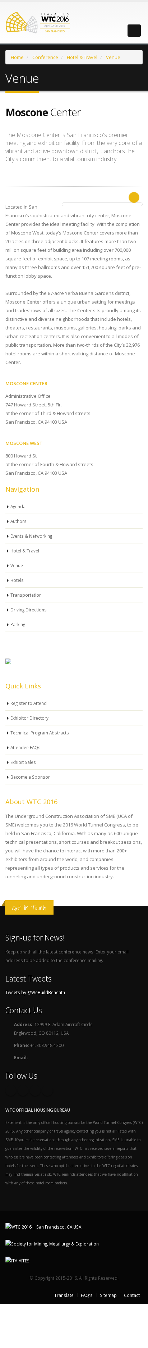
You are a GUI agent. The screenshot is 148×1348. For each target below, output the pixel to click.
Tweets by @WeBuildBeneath (35, 992)
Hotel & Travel (24, 551)
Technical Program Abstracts (39, 733)
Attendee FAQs (25, 747)
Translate (64, 1295)
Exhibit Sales (23, 762)
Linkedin (35, 1090)
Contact (132, 1295)
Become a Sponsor (30, 777)
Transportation (26, 595)
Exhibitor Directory (29, 718)
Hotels (17, 580)
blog (47, 1090)
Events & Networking (31, 536)
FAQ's (87, 1295)
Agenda (18, 506)
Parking (17, 624)
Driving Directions (28, 609)
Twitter (23, 1090)
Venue (16, 565)
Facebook (10, 1090)
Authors (18, 521)
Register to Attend (28, 703)
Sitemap (108, 1295)
